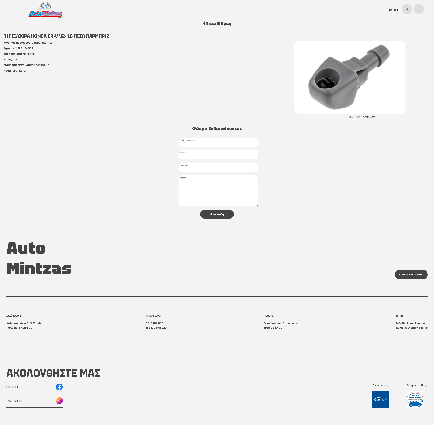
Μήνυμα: (183, 178)
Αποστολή (217, 214)
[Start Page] (45, 10)
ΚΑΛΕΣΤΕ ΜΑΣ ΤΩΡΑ (411, 274)
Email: (183, 153)
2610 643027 (158, 327)
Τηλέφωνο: (184, 165)
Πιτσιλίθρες (218, 23)
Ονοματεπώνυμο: (188, 140)
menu (418, 8)
